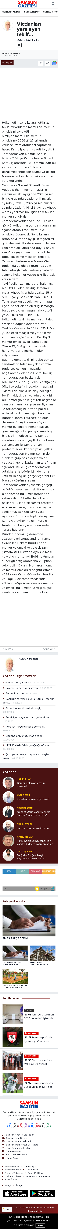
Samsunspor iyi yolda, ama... (33, 828)
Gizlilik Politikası (13, 1176)
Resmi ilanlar (32, 1170)
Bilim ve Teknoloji (14, 1173)
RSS (8, 1209)
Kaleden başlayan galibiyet (33, 799)
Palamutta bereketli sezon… (23, 688)
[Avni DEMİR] (8, 797)
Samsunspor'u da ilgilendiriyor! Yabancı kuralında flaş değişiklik (38, 1039)
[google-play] (42, 1194)
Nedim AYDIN (24, 824)
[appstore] (15, 1194)
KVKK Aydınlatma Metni (37, 1176)
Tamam (40, 1225)
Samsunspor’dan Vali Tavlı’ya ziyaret (38, 1062)
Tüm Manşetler (13, 1151)
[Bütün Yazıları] (54, 676)
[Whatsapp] (48, 1125)
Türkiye (29, 1010)
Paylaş (9, 62)
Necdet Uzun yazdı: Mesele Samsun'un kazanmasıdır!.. (33, 813)
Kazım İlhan (24, 779)
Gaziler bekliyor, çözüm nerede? (31, 784)
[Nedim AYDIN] (8, 826)
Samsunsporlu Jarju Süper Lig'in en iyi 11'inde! (39, 1085)
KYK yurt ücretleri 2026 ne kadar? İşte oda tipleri (39, 1016)
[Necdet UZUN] (8, 811)
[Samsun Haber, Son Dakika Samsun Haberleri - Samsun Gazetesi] (27, 4)
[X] (15, 1125)
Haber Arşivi (12, 1158)
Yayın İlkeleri (11, 1180)
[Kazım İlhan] (8, 782)
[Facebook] (9, 1125)
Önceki (8, 649)
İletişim (19, 1186)
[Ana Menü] (3, 4)
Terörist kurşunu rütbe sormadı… (25, 726)
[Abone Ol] (54, 63)
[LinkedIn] (31, 1125)
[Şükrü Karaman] (8, 25)
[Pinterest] (20, 1125)
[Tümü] (54, 772)
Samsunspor (32, 11)
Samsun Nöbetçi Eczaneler (20, 1135)
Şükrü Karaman (28, 40)
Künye (8, 1186)
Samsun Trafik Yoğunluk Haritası (22, 1145)
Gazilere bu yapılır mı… (19, 682)
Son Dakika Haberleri (16, 1155)
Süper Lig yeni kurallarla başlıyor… (26, 708)
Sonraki (48, 649)
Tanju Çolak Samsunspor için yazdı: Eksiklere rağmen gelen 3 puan (36, 843)
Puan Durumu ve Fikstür (18, 1148)
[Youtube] (37, 1125)
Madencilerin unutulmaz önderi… (25, 736)
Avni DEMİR (23, 795)
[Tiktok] (42, 1125)
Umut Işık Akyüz (27, 851)
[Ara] (53, 4)
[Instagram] (26, 1125)
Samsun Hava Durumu (17, 1138)
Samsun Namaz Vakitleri (18, 1141)
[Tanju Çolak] (8, 840)
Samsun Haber (11, 11)
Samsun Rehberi (13, 1170)
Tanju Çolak (25, 837)
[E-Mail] (19, 45)
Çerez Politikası (35, 1173)
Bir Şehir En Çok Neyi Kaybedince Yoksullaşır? (31, 857)
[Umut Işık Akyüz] (8, 855)
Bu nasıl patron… (16, 693)
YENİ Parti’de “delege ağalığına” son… (28, 745)
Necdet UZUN (25, 808)
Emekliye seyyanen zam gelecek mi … (29, 717)
